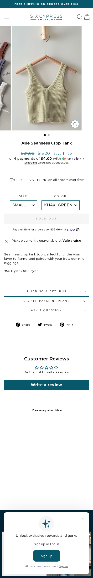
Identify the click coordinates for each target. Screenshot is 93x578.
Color (60, 196)
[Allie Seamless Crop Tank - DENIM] (25, 489)
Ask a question (46, 310)
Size (23, 196)
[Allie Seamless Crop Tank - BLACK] (14, 489)
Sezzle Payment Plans (46, 301)
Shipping (30, 162)
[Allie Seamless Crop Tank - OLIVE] (31, 489)
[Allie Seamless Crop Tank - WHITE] (20, 489)
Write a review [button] (46, 385)
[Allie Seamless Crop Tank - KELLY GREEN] (20, 494)
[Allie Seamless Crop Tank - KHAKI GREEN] (9, 489)
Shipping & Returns (46, 291)
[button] (46, 158)
